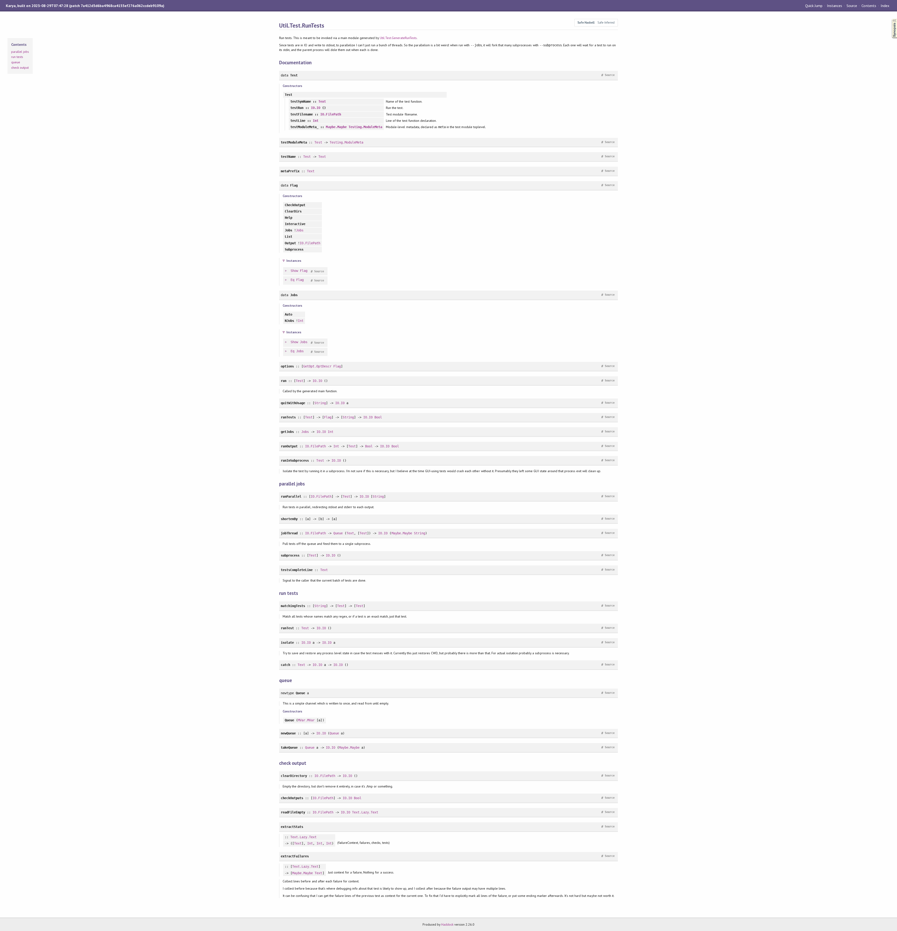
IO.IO (315, 108)
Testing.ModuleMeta (365, 127)
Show (294, 271)
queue (15, 62)
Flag (303, 271)
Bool (378, 417)
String (320, 403)
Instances (834, 5)
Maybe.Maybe (336, 127)
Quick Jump (813, 5)
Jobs (299, 230)
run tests (17, 57)
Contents (868, 5)
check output (20, 67)
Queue (338, 533)
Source (852, 5)
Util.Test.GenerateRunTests (398, 38)
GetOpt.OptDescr (317, 366)
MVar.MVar (306, 720)
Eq (292, 280)
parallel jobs (20, 52)
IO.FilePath (330, 114)
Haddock (447, 924)
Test (318, 142)
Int (315, 120)
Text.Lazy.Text (365, 812)
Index (885, 5)
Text (322, 101)
